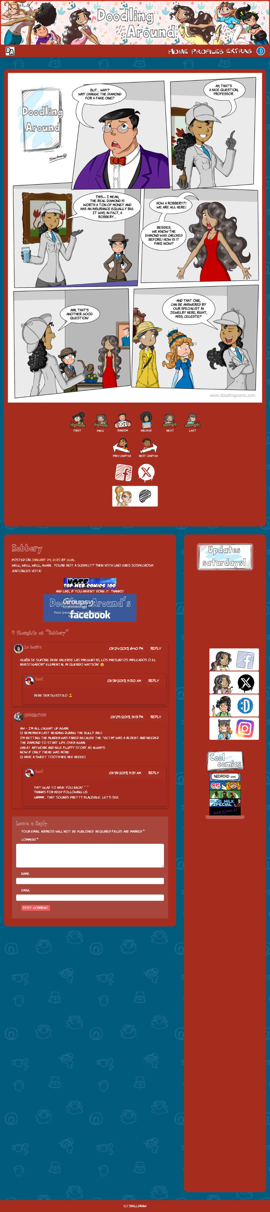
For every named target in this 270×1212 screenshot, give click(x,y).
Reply (156, 648)
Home (178, 51)
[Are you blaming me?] (170, 422)
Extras (240, 51)
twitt (225, 682)
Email (25, 890)
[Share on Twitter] (146, 472)
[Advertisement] (225, 609)
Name (25, 873)
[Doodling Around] (77, 422)
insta (225, 728)
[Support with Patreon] (135, 496)
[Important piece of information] (100, 422)
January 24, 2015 (46, 559)
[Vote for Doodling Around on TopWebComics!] (90, 583)
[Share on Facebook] (123, 472)
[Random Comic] (122, 422)
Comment (29, 839)
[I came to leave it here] (192, 422)
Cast (207, 51)
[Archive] (146, 422)
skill (225, 705)
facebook (225, 659)
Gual (71, 559)
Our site (261, 51)
